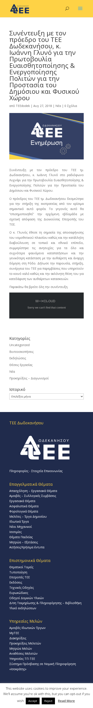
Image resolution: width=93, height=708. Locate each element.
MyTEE (14, 633)
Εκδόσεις (15, 582)
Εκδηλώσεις (17, 358)
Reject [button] (48, 701)
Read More (66, 700)
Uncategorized (19, 345)
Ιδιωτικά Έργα (19, 521)
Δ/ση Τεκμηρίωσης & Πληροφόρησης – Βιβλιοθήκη (45, 603)
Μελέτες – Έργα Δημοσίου (28, 516)
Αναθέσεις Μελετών (23, 653)
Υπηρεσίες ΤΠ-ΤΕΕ (22, 659)
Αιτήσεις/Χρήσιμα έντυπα (26, 547)
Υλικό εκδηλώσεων (22, 608)
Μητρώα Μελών (20, 648)
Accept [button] (32, 701)
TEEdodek (23, 106)
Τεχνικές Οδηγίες (21, 587)
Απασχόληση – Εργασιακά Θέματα (33, 491)
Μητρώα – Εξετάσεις (23, 542)
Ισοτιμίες (15, 532)
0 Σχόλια (70, 106)
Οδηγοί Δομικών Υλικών (26, 598)
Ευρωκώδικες (18, 593)
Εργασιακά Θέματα (22, 501)
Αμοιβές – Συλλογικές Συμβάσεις (32, 496)
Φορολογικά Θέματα (23, 511)
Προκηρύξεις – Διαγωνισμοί (29, 378)
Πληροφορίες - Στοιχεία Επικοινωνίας (36, 471)
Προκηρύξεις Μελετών (25, 643)
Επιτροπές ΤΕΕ (19, 577)
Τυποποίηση (18, 572)
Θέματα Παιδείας (21, 537)
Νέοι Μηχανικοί (20, 527)
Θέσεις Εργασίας (20, 365)
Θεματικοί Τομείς (21, 567)
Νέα (58, 106)
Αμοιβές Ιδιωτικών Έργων (27, 628)
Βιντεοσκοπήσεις (21, 352)
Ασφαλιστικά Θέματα (23, 506)
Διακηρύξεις (17, 638)
